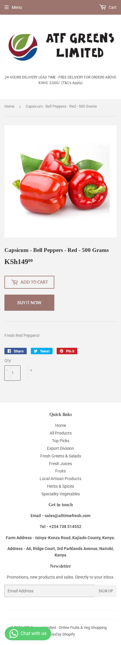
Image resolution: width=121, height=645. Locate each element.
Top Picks (60, 440)
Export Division (60, 448)
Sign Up (106, 591)
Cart (112, 7)
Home (9, 106)
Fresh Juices (60, 463)
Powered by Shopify (58, 634)
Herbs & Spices (60, 486)
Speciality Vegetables (60, 494)
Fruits (60, 471)
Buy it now (29, 302)
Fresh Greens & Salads (60, 456)
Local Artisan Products (60, 478)
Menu (17, 7)
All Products (61, 433)
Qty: (8, 360)
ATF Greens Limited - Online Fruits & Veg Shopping (65, 627)
